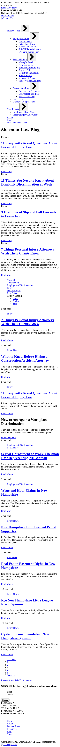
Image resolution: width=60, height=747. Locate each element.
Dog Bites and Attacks (29, 73)
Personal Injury (20, 59)
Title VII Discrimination (30, 49)
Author (16, 301)
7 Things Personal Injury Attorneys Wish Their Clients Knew (27, 251)
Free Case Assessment (17, 122)
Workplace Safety (27, 96)
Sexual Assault (25, 75)
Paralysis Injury (26, 65)
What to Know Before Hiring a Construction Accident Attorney (25, 358)
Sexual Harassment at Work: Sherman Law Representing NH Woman (30, 456)
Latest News (12, 350)
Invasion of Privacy (28, 78)
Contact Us (7, 18)
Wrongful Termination (29, 52)
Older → (11, 675)
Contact (10, 734)
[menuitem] (33, 64)
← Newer (11, 659)
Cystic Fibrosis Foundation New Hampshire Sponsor (25, 636)
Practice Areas (13, 30)
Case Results (13, 109)
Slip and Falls (25, 70)
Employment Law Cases (24, 112)
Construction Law (21, 88)
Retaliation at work (27, 44)
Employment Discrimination (20, 285)
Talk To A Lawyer (23, 680)
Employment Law (21, 38)
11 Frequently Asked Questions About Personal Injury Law (29, 145)
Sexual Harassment (27, 46)
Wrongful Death (26, 62)
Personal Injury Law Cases (25, 114)
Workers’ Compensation (24, 101)
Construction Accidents (29, 91)
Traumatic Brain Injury (29, 67)
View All (11, 280)
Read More (6, 171)
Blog (9, 120)
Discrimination (25, 41)
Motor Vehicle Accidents (30, 81)
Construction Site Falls (29, 94)
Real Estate (18, 99)
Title (15, 303)
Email (9, 691)
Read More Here (9, 7)
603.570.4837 (7, 15)
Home (10, 721)
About (10, 117)
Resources (11, 729)
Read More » (7, 340)
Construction (13, 282)
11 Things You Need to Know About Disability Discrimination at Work (27, 182)
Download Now (8, 437)
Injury (10, 288)
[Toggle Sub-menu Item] (25, 28)
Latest (15, 298)
